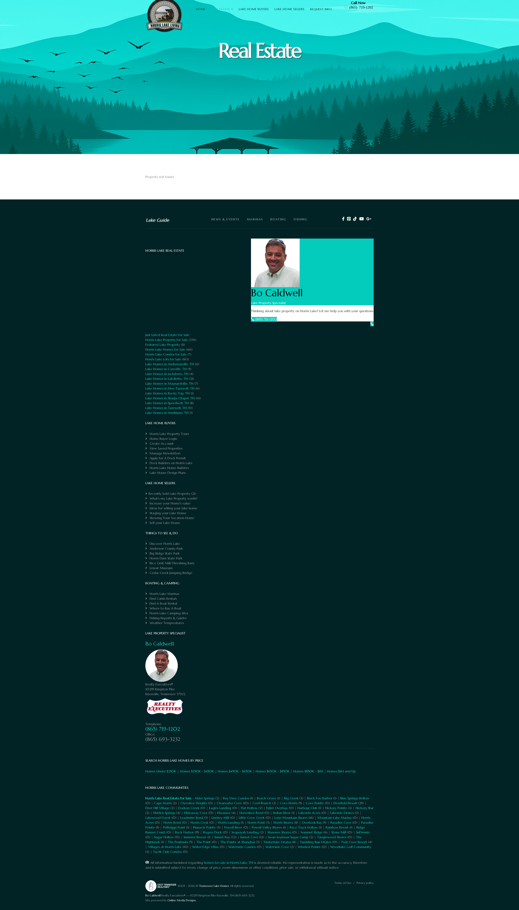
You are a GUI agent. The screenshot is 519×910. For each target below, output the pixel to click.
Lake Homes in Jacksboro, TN (166, 374)
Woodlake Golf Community (350, 847)
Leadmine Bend (191, 818)
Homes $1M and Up (341, 771)
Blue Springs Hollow (354, 798)
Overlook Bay (312, 822)
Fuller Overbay (277, 808)
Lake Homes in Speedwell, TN (167, 403)
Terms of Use (342, 883)
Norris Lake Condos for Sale (166, 354)
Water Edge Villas (205, 847)
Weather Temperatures (166, 623)
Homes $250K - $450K (197, 771)
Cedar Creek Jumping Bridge (170, 573)
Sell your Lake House (164, 523)
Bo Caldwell (159, 643)
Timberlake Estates (277, 842)
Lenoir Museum (161, 568)
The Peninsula (178, 842)
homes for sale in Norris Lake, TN (228, 863)
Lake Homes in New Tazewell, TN (169, 388)
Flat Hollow (249, 808)
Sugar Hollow (164, 837)
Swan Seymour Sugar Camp (288, 837)
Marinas (255, 219)
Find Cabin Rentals (163, 598)
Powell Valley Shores (267, 827)
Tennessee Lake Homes (214, 886)
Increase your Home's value (169, 503)
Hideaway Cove (195, 813)
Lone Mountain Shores (291, 818)
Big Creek (291, 798)
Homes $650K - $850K (273, 771)
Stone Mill (338, 832)
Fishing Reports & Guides (168, 618)
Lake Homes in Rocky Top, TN (167, 393)
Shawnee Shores (279, 832)
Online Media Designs (181, 900)
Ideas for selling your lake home (173, 508)
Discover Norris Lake (164, 544)
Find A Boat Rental (163, 603)
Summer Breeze (194, 837)
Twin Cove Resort (354, 842)
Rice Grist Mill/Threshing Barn (171, 563)
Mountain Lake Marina (334, 818)
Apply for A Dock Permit (167, 458)
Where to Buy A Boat (165, 608)
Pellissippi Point (174, 827)
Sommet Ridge (311, 832)
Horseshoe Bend (251, 813)
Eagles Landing (220, 808)
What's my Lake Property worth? (173, 498)
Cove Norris (288, 803)
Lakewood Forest (157, 818)
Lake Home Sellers (290, 9)
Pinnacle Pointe (204, 827)
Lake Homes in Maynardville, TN (169, 383)
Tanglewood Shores (331, 837)
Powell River (233, 827)
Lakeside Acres (309, 813)
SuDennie (363, 832)
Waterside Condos (242, 847)
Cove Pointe (315, 803)
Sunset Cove (249, 837)
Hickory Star (365, 808)
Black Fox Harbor (319, 798)
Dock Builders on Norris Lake (170, 463)
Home (201, 9)
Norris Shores (283, 822)
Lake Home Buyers (254, 9)
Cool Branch (262, 803)
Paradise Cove (340, 822)
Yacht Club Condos (167, 852)
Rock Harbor (184, 832)
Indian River (282, 813)
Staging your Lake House (167, 513)
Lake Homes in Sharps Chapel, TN (170, 398)
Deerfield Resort (345, 803)
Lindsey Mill (220, 818)
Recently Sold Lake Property (169, 493)
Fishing (301, 219)
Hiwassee (224, 813)
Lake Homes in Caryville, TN (166, 369)
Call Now (358, 2)
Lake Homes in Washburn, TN (167, 413)
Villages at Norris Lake (164, 847)
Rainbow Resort (337, 827)
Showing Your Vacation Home (171, 518)
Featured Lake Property (162, 345)
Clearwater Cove (229, 803)
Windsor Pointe (309, 847)
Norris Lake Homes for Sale (165, 349)
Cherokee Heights (193, 803)
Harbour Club (307, 808)
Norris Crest (199, 822)
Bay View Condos (236, 798)
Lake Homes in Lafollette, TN (166, 379)
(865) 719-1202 (361, 7)
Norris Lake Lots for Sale (163, 359)
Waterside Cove (277, 847)
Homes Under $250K (160, 771)
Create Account (161, 443)
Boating (278, 219)
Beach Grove (266, 798)
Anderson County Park (166, 548)
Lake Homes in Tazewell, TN (166, 408)
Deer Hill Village (157, 808)
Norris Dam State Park (165, 558)
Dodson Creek (188, 808)
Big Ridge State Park (164, 553)
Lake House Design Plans (167, 473)
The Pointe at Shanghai (237, 842)
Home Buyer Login (163, 439)
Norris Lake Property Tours (169, 434)
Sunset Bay (222, 837)
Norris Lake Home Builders (169, 468)
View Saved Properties (165, 448)
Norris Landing (229, 822)
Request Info (321, 9)
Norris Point (256, 822)
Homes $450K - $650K (235, 771)
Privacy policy (365, 883)
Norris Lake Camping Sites (168, 613)
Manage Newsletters (164, 453)
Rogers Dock (212, 832)
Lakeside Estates (342, 813)
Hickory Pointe (336, 808)
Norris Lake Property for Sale (166, 340)
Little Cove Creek (252, 818)
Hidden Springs (164, 813)
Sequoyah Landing (245, 832)
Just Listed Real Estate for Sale (167, 335)
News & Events (225, 219)
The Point (203, 842)
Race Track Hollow (304, 827)
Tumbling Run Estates (315, 842)
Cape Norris (163, 803)
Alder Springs (204, 798)
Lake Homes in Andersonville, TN (169, 364)
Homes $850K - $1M (308, 771)
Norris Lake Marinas (164, 594)
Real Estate (220, 9)
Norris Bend (172, 822)
